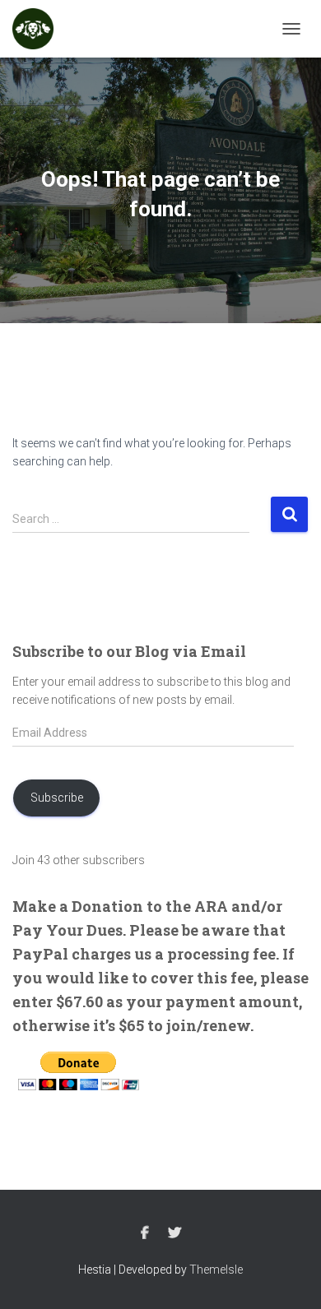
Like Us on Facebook (145, 1233)
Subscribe (56, 797)
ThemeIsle (216, 1269)
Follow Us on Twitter (174, 1233)
